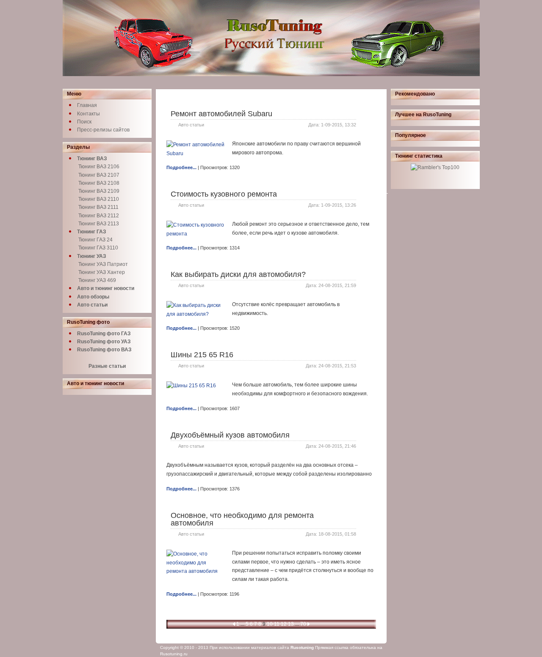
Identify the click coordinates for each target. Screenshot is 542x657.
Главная (87, 105)
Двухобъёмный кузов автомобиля (230, 435)
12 (284, 624)
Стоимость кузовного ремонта (224, 194)
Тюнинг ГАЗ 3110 (98, 248)
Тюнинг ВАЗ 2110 (98, 199)
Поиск (84, 122)
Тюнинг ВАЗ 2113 (98, 224)
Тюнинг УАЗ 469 (97, 280)
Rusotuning (302, 647)
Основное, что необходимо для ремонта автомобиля (242, 519)
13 (291, 624)
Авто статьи (191, 124)
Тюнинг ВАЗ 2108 (98, 183)
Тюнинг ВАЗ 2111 (98, 207)
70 (303, 624)
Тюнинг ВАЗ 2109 (98, 191)
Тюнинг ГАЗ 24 (95, 240)
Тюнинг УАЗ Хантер (101, 272)
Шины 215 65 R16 (202, 354)
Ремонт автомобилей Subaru (221, 114)
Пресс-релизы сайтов (103, 130)
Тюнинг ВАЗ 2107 (98, 175)
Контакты (88, 114)
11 (276, 624)
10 (270, 624)
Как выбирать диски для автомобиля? (238, 274)
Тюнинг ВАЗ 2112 (98, 216)
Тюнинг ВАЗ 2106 (98, 167)
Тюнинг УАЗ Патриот (103, 264)
